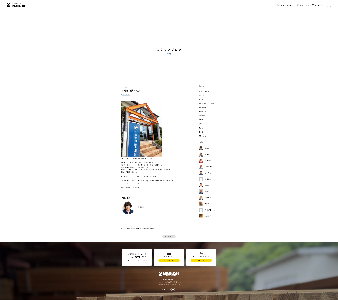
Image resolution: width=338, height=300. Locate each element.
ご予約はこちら (201, 260)
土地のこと (202, 111)
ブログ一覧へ (169, 237)
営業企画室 (202, 107)
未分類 (201, 128)
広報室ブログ (203, 120)
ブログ (201, 99)
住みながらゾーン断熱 (206, 103)
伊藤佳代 (142, 207)
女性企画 (202, 116)
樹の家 (201, 132)
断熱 (200, 124)
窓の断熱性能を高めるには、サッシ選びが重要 (139, 228)
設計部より (202, 136)
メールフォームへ (169, 260)
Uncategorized (204, 91)
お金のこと (202, 95)
